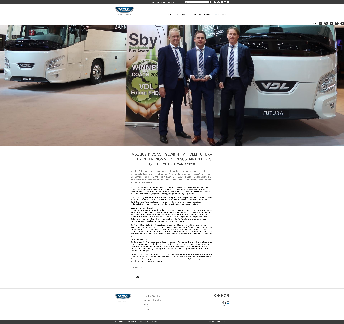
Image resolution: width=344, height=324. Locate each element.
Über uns (225, 15)
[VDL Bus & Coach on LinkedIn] (222, 2)
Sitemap (154, 322)
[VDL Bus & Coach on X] (218, 2)
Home (152, 2)
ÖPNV (177, 15)
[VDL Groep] (225, 303)
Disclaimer (119, 322)
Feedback (144, 322)
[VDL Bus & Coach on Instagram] (228, 2)
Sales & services (205, 15)
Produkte (186, 15)
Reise (170, 15)
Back (136, 277)
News (217, 15)
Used (194, 15)
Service (147, 307)
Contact (171, 2)
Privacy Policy (132, 322)
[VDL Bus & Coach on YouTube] (225, 2)
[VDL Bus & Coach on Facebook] (215, 2)
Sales (146, 305)
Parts (146, 309)
